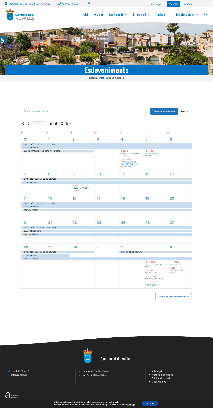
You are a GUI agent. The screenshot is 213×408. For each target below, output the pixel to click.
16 (74, 198)
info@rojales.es (19, 375)
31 (26, 139)
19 (147, 198)
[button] (205, 14)
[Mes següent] (28, 123)
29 (50, 247)
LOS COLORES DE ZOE (154, 279)
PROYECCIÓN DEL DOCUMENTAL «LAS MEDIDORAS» (129, 164)
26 (147, 223)
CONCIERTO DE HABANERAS (151, 154)
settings (131, 405)
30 (74, 247)
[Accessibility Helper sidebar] (3, 39)
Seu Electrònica (185, 14)
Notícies (98, 14)
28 (26, 247)
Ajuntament (116, 14)
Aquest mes (39, 123)
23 (74, 223)
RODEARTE (174, 264)
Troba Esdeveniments (164, 111)
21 (26, 223)
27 (172, 223)
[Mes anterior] (23, 123)
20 (172, 198)
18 (123, 198)
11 (122, 174)
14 (26, 198)
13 (172, 174)
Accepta (150, 403)
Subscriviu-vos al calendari (172, 296)
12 (147, 174)
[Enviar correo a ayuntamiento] (87, 3)
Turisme (161, 14)
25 (123, 223)
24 (99, 223)
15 (50, 198)
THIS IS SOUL (151, 285)
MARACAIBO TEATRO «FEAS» (130, 154)
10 (99, 174)
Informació (139, 14)
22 (50, 223)
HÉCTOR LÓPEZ (152, 273)
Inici (85, 14)
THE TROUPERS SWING (176, 271)
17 (99, 198)
